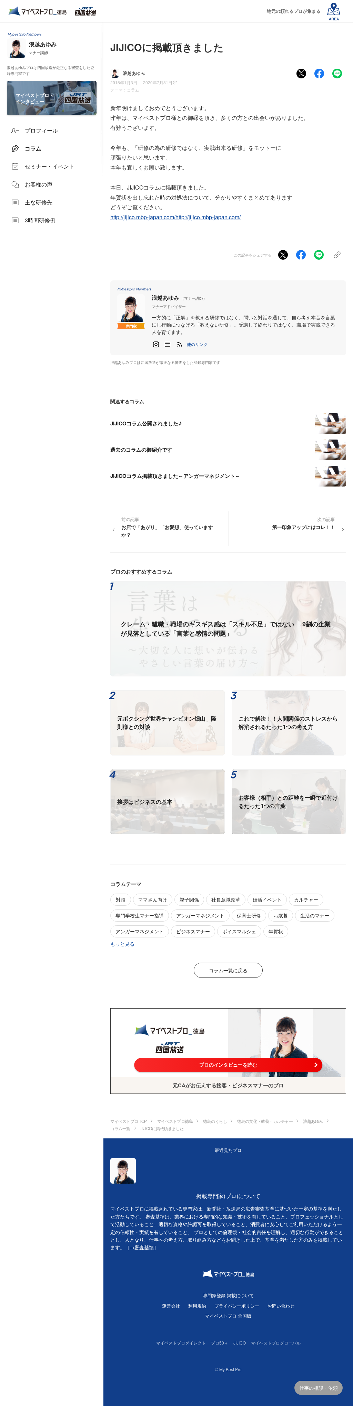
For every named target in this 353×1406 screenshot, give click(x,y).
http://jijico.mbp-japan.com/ (142, 217)
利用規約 (197, 1305)
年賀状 (276, 931)
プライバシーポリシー (236, 1305)
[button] (197, 344)
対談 (120, 899)
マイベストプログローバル (276, 1343)
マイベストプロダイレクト (181, 1343)
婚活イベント (267, 899)
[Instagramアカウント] (156, 344)
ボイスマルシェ (239, 931)
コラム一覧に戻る (228, 970)
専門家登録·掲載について (228, 1295)
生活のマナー (314, 915)
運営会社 (171, 1305)
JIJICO (239, 1343)
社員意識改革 (225, 899)
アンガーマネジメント (200, 915)
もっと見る (122, 943)
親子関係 (189, 899)
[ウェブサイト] (167, 344)
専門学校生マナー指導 (139, 915)
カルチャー (306, 899)
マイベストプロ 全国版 (228, 1315)
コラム (133, 90)
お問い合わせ (281, 1305)
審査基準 (144, 1247)
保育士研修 (249, 915)
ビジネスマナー (193, 931)
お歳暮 (280, 915)
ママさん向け (152, 899)
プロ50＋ (219, 1343)
